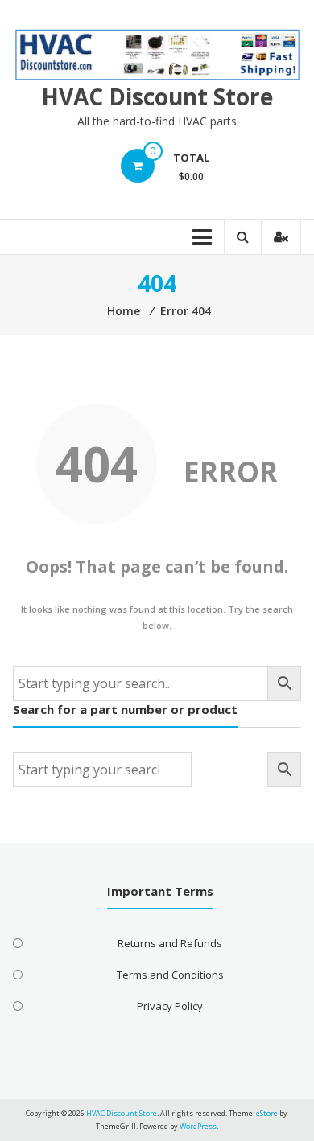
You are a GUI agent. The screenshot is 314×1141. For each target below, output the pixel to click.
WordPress (198, 1126)
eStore (267, 1113)
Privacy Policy (170, 1006)
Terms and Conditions (170, 974)
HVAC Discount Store (157, 96)
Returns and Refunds (170, 943)
